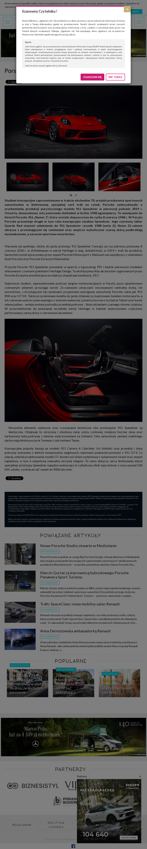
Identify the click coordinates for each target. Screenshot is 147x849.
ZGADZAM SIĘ (92, 77)
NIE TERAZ (115, 77)
